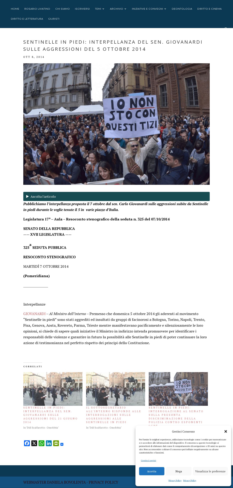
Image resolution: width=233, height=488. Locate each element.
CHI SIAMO (62, 8)
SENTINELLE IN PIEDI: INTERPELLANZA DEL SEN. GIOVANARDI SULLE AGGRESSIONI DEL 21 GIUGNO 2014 (50, 415)
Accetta (151, 471)
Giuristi (54, 18)
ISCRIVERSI (82, 8)
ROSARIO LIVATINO (37, 8)
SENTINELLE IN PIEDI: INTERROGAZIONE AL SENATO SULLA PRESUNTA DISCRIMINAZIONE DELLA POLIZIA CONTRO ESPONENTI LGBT (176, 416)
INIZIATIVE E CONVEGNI (147, 8)
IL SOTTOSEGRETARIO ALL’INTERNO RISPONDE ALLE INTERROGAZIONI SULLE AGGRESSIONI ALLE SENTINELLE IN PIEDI (113, 415)
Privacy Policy (175, 480)
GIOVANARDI (34, 313)
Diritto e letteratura (27, 18)
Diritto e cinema (209, 8)
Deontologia (182, 8)
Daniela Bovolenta (66, 482)
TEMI (98, 8)
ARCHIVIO (116, 8)
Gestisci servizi (148, 460)
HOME (15, 8)
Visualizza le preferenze (210, 471)
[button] (226, 431)
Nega (178, 471)
